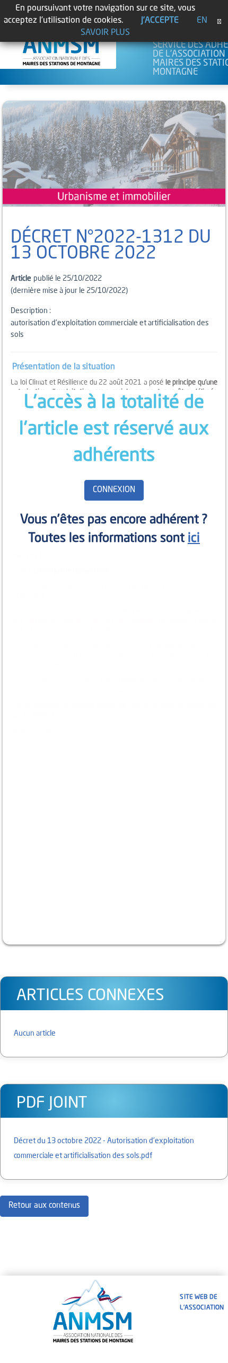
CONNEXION (114, 490)
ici (194, 538)
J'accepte (160, 20)
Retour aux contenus (44, 1206)
